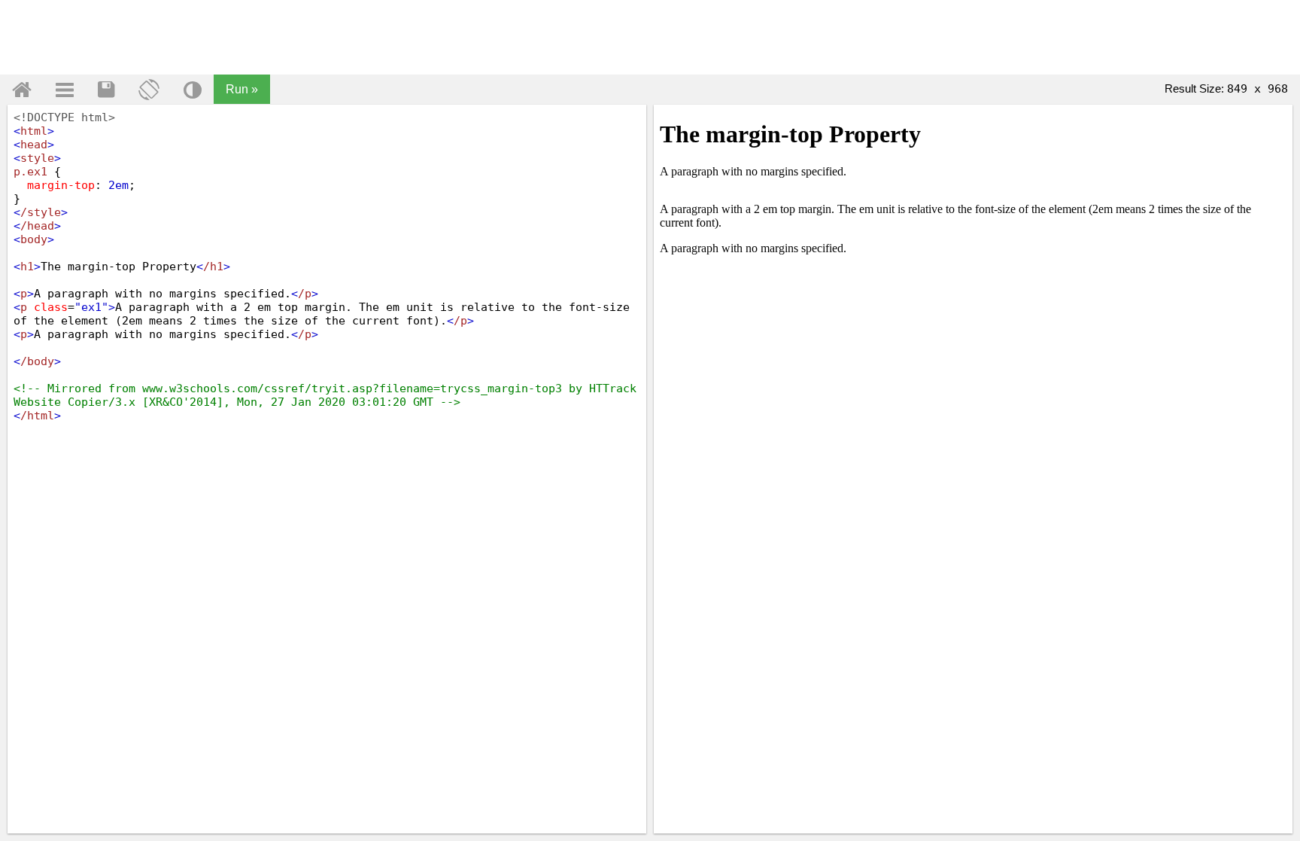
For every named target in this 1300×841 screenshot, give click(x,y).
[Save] (106, 89)
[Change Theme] (193, 89)
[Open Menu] (65, 89)
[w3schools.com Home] (22, 89)
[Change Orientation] (149, 89)
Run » (242, 89)
